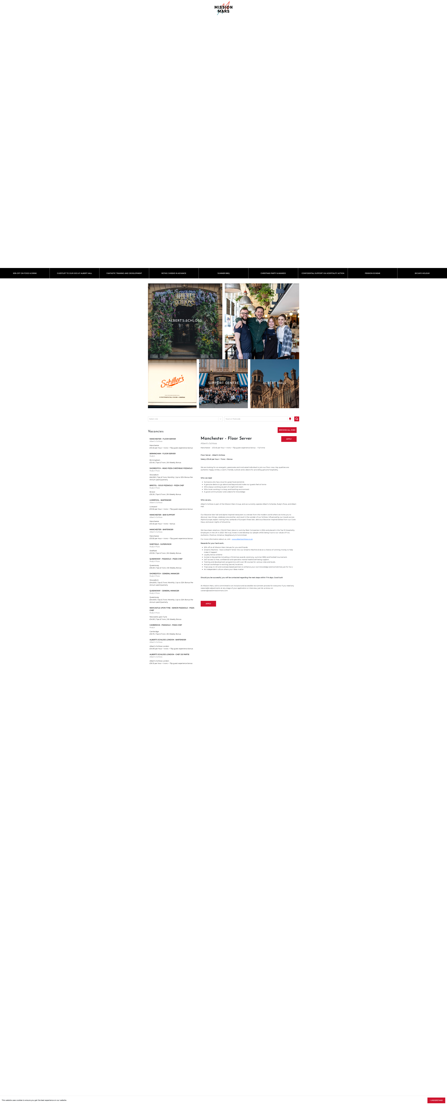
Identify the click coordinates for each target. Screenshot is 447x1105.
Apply (289, 439)
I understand (436, 1100)
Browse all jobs (287, 430)
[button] (185, 321)
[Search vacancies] (296, 418)
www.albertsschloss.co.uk (242, 539)
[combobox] (149, 419)
